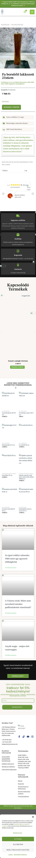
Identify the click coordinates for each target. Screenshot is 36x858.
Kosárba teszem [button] (17, 367)
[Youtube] (28, 736)
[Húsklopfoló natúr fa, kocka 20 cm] (26, 497)
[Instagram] (32, 736)
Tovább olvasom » (11, 567)
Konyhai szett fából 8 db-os (8, 510)
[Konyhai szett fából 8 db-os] (9, 497)
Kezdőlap (5, 25)
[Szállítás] (18, 234)
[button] (33, 817)
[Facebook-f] (19, 736)
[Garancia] (18, 265)
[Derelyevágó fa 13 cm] (9, 433)
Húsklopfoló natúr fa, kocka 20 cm (25, 510)
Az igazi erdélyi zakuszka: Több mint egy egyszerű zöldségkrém (17, 558)
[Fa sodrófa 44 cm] (26, 433)
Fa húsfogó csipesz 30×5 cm (26, 413)
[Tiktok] (23, 736)
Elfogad (18, 839)
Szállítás (18, 239)
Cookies (10, 854)
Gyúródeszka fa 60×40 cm (9, 413)
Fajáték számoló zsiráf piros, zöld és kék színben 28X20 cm (26, 477)
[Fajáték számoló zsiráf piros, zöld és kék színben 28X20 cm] (26, 463)
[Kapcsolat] (18, 251)
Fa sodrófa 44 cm (24, 445)
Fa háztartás (11, 90)
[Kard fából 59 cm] (9, 463)
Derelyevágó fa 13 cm (8, 445)
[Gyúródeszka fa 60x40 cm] (9, 401)
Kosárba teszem (11, 107)
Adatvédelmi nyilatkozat (20, 854)
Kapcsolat (18, 255)
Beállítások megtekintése (18, 850)
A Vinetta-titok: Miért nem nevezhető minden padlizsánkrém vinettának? (18, 604)
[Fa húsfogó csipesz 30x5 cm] (26, 401)
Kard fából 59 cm (7, 475)
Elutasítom (18, 844)
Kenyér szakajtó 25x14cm (18, 361)
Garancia (18, 269)
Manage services (17, 833)
